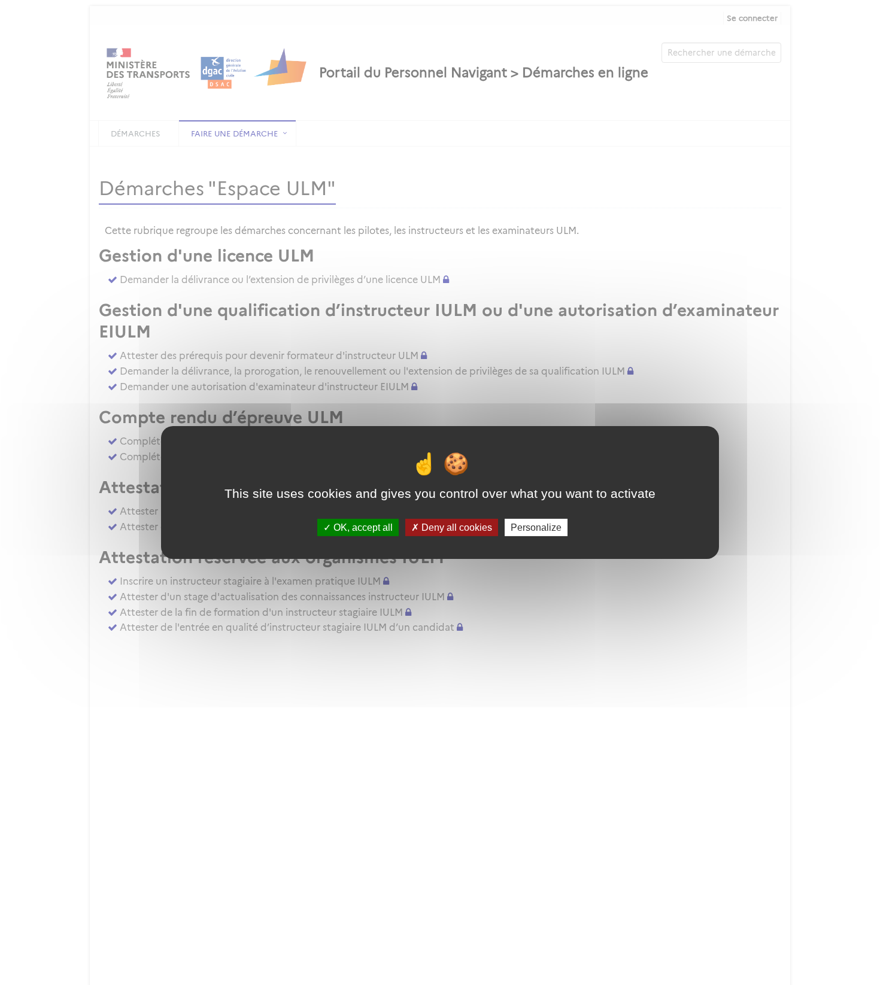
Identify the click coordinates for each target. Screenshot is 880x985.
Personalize (536, 527)
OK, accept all (362, 527)
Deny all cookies (455, 527)
